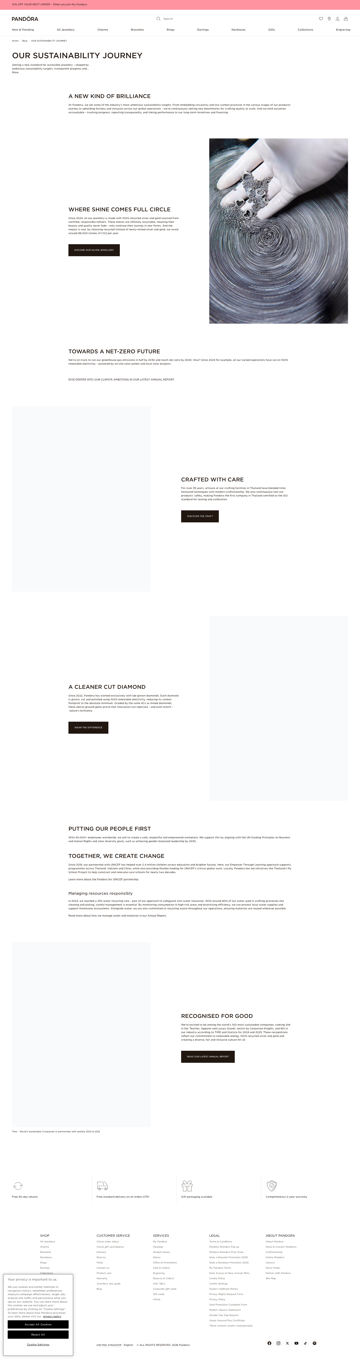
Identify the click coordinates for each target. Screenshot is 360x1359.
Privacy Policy (217, 1299)
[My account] (337, 19)
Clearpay (158, 1246)
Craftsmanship (274, 1252)
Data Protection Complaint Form (228, 1304)
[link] (123, 250)
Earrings (203, 29)
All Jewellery (66, 29)
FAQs (100, 1262)
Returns (101, 1257)
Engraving (343, 29)
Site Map (271, 1278)
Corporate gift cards (164, 1288)
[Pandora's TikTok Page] (305, 1343)
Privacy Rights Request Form (226, 1294)
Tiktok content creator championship (230, 1325)
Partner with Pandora (278, 1273)
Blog (24, 40)
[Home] (25, 19)
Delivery (101, 1252)
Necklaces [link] (46, 1257)
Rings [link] (43, 1262)
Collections (305, 29)
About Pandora (274, 1241)
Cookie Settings (218, 1283)
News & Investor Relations (281, 1246)
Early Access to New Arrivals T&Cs (229, 1273)
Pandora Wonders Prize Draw (226, 1252)
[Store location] (329, 19)
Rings (170, 29)
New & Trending (23, 29)
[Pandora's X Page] (287, 1343)
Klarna (156, 1257)
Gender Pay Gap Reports (223, 1315)
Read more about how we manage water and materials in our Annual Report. (117, 915)
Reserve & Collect (163, 1278)
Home (15, 40)
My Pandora (160, 1241)
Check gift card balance (110, 1246)
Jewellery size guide (109, 1283)
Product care (104, 1273)
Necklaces (238, 29)
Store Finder (273, 1267)
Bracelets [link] (45, 1252)
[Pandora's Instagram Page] (278, 1343)
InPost (156, 1299)
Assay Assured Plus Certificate (227, 1320)
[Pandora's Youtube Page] (296, 1343)
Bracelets (137, 29)
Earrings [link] (45, 1267)
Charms (103, 29)
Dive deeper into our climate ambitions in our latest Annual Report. (121, 379)
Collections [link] (46, 1273)
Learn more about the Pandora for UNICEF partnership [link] (103, 879)
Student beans (161, 1252)
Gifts (271, 29)
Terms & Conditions (220, 1241)
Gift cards (158, 1294)
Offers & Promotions (165, 1262)
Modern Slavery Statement (225, 1309)
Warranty (102, 1278)
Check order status (108, 1241)
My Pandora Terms (220, 1267)
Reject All (38, 1334)
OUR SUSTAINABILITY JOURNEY (49, 40)
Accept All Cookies (38, 1324)
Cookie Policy (217, 1278)
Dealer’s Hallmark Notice (223, 1288)
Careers (270, 1262)
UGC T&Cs (159, 1283)
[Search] (158, 19)
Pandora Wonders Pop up (224, 1246)
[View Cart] (346, 19)
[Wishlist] (321, 19)
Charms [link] (44, 1246)
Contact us (103, 1267)
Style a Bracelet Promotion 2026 (228, 1257)
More (15, 72)
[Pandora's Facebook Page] (269, 1343)
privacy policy (52, 1316)
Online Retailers (275, 1257)
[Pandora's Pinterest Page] (314, 1343)
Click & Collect (161, 1267)
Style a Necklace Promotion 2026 (229, 1262)
